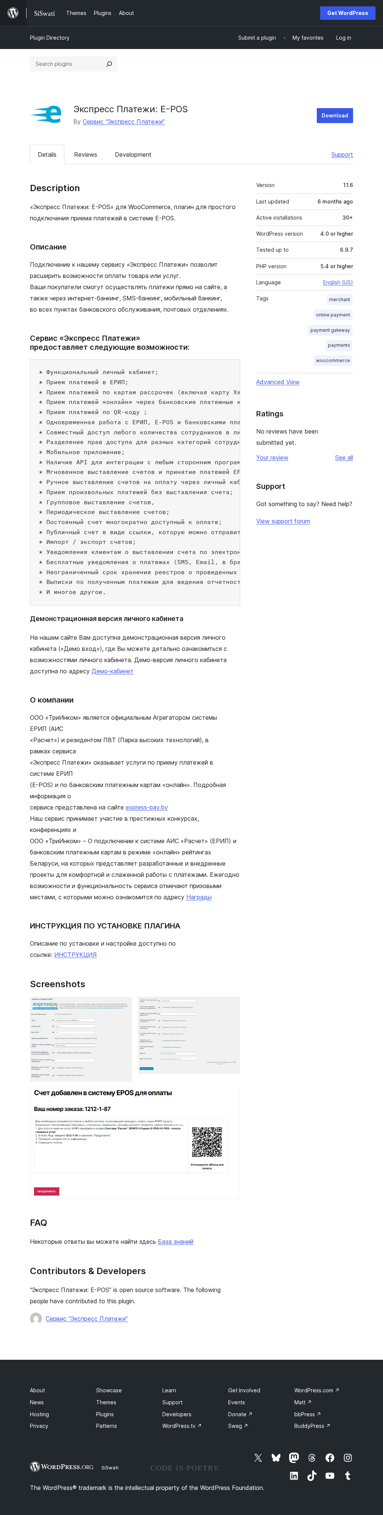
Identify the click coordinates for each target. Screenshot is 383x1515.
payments (339, 345)
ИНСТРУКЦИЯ (75, 954)
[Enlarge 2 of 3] (230, 1007)
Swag (238, 1426)
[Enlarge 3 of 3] (230, 1098)
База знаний (175, 1241)
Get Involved (244, 1390)
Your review (272, 457)
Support (342, 154)
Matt (303, 1402)
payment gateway (330, 330)
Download (335, 115)
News (37, 1402)
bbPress (307, 1414)
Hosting (39, 1414)
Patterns (106, 1426)
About (37, 1390)
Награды (199, 897)
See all (344, 457)
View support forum (283, 521)
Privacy (39, 1426)
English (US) (338, 282)
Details (47, 154)
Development (133, 154)
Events (236, 1402)
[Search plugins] (109, 63)
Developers (177, 1414)
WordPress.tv (182, 1426)
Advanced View (278, 382)
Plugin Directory (50, 37)
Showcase (109, 1390)
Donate (240, 1414)
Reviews (85, 154)
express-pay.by (147, 807)
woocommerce (333, 360)
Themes (106, 1402)
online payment (333, 315)
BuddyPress (312, 1426)
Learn (169, 1390)
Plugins (105, 1414)
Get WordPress (347, 13)
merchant (339, 299)
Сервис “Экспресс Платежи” (124, 121)
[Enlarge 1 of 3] (122, 1007)
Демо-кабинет (113, 671)
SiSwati (110, 1467)
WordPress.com (317, 1390)
